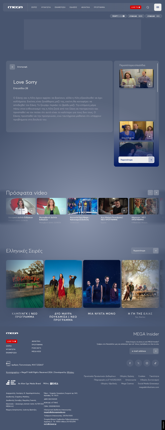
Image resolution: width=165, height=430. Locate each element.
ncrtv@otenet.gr (50, 424)
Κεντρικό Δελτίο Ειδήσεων (20, 217)
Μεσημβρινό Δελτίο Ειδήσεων (48, 218)
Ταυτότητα (154, 376)
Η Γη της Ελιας (140, 313)
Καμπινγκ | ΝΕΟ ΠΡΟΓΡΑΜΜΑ (25, 315)
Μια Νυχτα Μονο (102, 313)
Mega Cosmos (127, 383)
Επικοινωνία (131, 380)
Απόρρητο (163, 425)
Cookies (141, 376)
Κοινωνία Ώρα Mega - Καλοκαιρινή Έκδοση (80, 218)
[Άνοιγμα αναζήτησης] (147, 7)
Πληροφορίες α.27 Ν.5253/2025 (107, 380)
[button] (157, 7)
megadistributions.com (149, 387)
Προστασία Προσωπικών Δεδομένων (100, 376)
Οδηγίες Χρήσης (127, 376)
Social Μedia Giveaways (148, 383)
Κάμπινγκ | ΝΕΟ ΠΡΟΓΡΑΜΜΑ (139, 218)
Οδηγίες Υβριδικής (109, 383)
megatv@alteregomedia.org (54, 412)
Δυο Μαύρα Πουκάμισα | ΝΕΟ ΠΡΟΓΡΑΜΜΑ (112, 218)
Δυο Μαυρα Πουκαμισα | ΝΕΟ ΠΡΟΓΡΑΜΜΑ (63, 317)
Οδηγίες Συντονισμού (149, 380)
